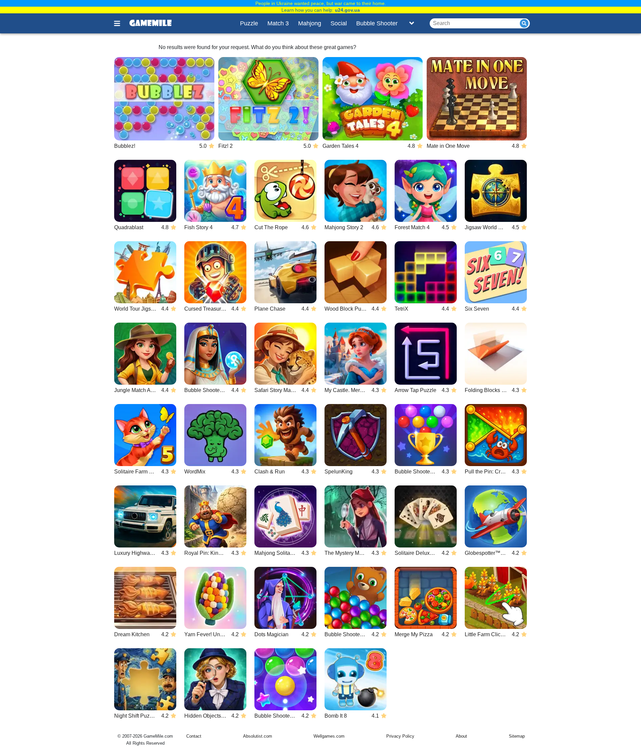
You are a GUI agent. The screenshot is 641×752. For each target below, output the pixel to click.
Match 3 (278, 23)
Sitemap (517, 736)
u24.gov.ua (347, 10)
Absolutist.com (257, 736)
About (461, 736)
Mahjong (309, 23)
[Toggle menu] (121, 23)
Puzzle (249, 23)
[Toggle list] (412, 23)
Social (339, 23)
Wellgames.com (329, 736)
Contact (193, 736)
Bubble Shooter (377, 23)
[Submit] (524, 23)
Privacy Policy (400, 736)
